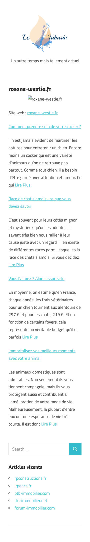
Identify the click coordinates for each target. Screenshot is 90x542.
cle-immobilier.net (30, 500)
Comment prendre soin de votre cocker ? (44, 126)
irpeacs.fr (23, 485)
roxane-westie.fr (42, 113)
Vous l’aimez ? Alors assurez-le (36, 278)
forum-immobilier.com (34, 508)
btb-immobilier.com (32, 493)
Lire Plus (22, 185)
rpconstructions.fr (30, 478)
